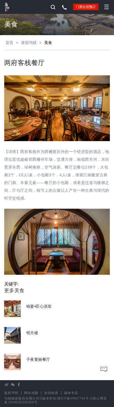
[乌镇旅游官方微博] (6, 384)
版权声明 (11, 393)
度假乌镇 (29, 42)
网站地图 (31, 393)
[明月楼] (21, 342)
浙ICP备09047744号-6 (74, 398)
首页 (9, 42)
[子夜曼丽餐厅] (27, 368)
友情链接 (51, 393)
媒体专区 (71, 393)
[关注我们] (12, 384)
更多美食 (14, 290)
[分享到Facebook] (18, 384)
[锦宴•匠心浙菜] (28, 315)
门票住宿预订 (86, 7)
